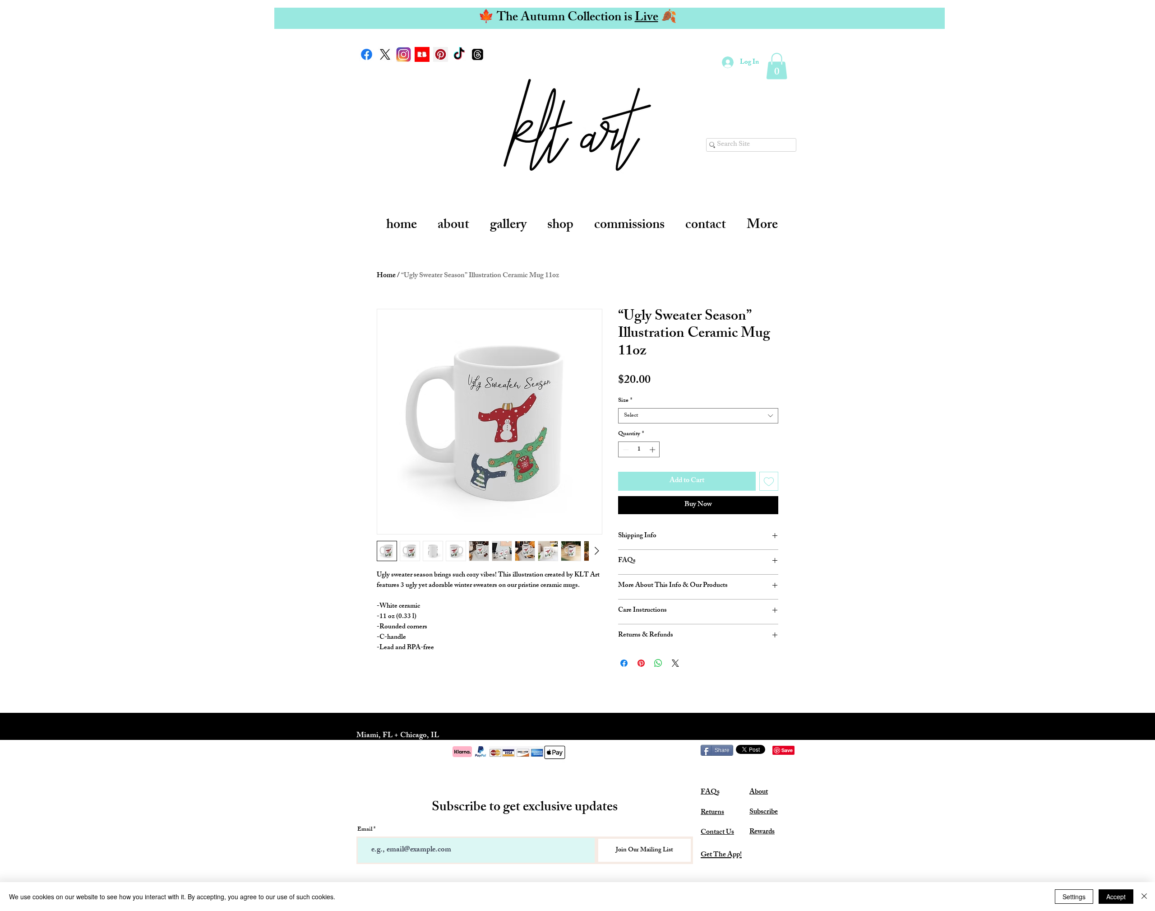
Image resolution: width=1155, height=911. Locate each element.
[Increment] (653, 449)
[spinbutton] (639, 449)
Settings (1074, 896)
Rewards (762, 832)
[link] (777, 66)
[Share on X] (675, 663)
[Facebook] (366, 54)
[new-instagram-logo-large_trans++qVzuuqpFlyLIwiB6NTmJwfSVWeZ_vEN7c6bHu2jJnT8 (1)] (403, 54)
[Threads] (477, 54)
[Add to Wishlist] (768, 481)
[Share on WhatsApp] (658, 663)
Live (646, 18)
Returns (712, 812)
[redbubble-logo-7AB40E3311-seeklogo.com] (422, 54)
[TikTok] (459, 54)
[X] (385, 54)
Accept (1116, 896)
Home (386, 276)
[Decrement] (624, 449)
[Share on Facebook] (624, 663)
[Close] (1144, 896)
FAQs (710, 792)
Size (625, 400)
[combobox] (698, 415)
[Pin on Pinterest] (641, 663)
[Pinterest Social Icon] (440, 54)
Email (364, 830)
